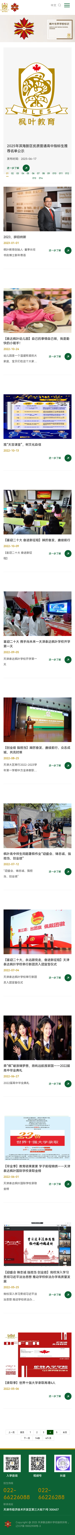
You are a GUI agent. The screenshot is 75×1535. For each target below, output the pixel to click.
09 (48, 173)
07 (38, 173)
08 (43, 173)
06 (33, 173)
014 (41, 178)
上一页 (11, 1432)
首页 (22, 1432)
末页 (65, 1432)
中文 (53, 5)
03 (17, 173)
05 (28, 173)
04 (23, 173)
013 (34, 178)
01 (7, 173)
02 (12, 173)
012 (67, 173)
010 (54, 173)
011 (61, 173)
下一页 (27, 1438)
